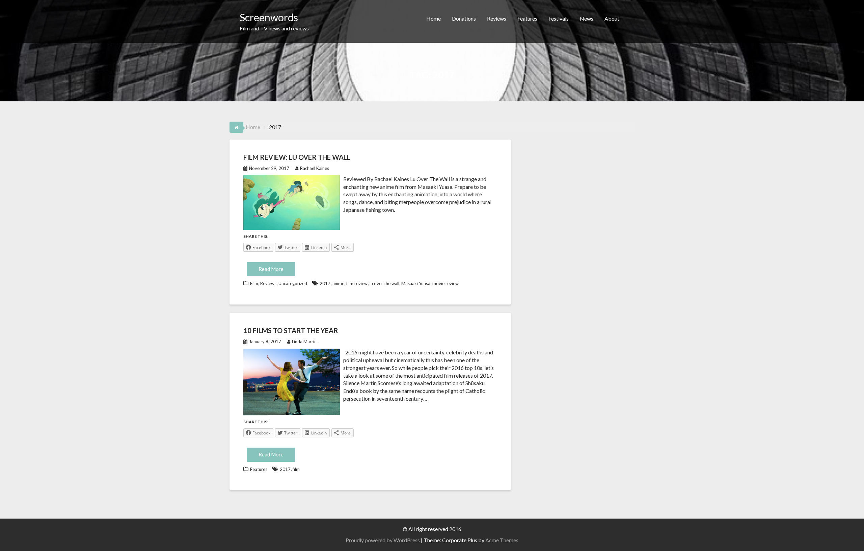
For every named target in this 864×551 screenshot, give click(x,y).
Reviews (496, 18)
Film (254, 283)
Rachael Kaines (314, 168)
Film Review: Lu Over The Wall (296, 157)
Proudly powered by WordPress (383, 540)
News (586, 18)
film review (357, 283)
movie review (445, 283)
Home (433, 18)
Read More (271, 269)
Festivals (558, 18)
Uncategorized (292, 283)
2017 (325, 283)
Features (527, 18)
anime (338, 283)
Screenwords (269, 17)
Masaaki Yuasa (415, 283)
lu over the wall (384, 283)
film (296, 469)
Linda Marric (304, 341)
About (611, 18)
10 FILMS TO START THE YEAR (290, 330)
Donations (464, 18)
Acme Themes (501, 540)
